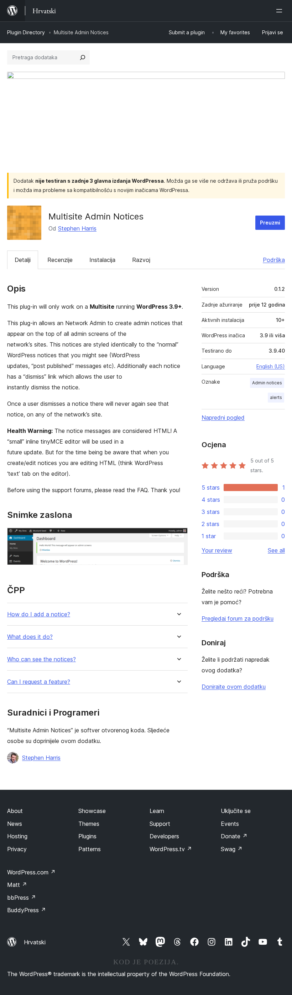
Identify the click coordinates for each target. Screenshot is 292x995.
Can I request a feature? (38, 681)
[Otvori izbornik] (280, 10)
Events (230, 823)
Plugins (87, 836)
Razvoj (141, 259)
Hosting (17, 836)
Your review (217, 550)
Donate (234, 836)
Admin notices (267, 382)
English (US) (270, 366)
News (14, 823)
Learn (157, 810)
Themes (88, 823)
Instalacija (102, 259)
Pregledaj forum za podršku (237, 618)
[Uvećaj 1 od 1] (178, 537)
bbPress (21, 897)
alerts (276, 397)
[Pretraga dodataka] (82, 57)
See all (276, 550)
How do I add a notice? (38, 614)
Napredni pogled (223, 417)
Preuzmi (270, 222)
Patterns (89, 849)
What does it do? (30, 636)
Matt (17, 884)
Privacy (17, 849)
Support (160, 823)
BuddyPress (26, 910)
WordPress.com (31, 872)
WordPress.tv (171, 849)
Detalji (23, 259)
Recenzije (60, 259)
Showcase (92, 810)
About (15, 810)
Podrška (274, 259)
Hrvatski (35, 942)
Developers (164, 836)
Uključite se (236, 810)
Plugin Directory (26, 32)
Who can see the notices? (41, 659)
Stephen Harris (77, 228)
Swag (232, 849)
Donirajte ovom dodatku (234, 686)
